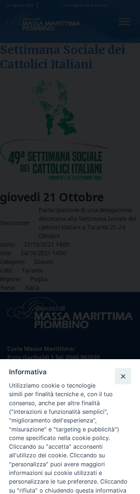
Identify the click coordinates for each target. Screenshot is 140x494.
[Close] (123, 376)
